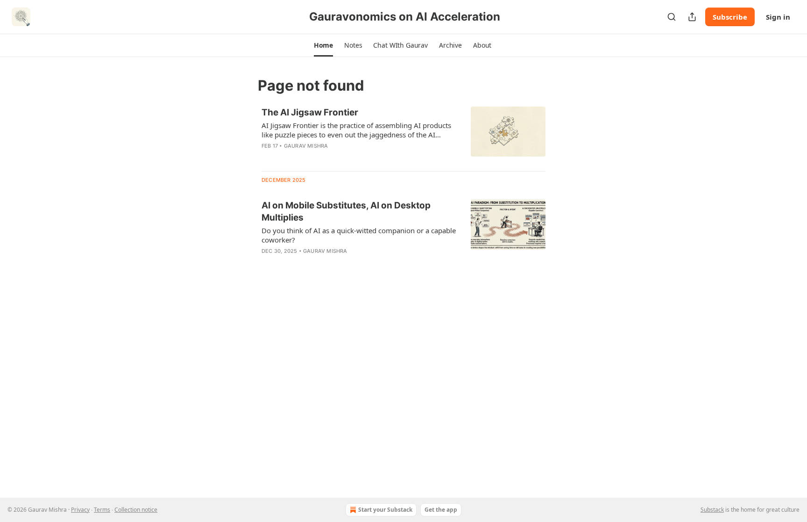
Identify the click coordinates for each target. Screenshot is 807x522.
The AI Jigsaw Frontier (310, 112)
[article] (403, 135)
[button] (323, 45)
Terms (102, 510)
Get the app (441, 510)
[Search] (671, 16)
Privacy (80, 510)
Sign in (778, 16)
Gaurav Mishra (306, 146)
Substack (712, 510)
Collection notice (135, 510)
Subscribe (730, 16)
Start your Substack (385, 510)
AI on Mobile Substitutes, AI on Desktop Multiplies (346, 211)
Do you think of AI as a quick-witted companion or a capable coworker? (359, 235)
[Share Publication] (692, 16)
